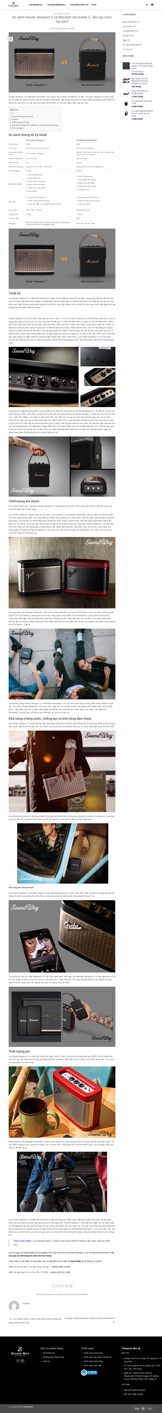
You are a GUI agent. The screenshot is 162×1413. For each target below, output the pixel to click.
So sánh (67, 14)
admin (71, 28)
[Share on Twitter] (58, 1286)
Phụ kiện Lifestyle (79, 5)
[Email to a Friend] (62, 1286)
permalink (84, 1294)
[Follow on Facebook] (18, 1361)
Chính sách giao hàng (93, 1361)
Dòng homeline (129, 22)
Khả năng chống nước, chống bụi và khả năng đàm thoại (35, 125)
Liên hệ (46, 1361)
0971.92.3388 (63, 1272)
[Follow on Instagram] (22, 1361)
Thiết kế (15, 119)
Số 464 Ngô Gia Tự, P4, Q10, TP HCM (31, 1272)
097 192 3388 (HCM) (133, 1394)
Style (125, 40)
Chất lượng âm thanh (20, 122)
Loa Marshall (35, 5)
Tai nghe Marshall (56, 5)
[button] (152, 4)
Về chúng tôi (48, 1353)
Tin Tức (126, 49)
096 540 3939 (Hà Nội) (134, 1390)
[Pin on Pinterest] (66, 1286)
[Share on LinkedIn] (71, 1286)
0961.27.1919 (64, 1267)
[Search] (147, 4)
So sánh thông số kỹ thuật (22, 116)
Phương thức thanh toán (53, 1357)
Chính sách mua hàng (93, 1353)
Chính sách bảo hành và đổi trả (97, 1357)
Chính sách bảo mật (92, 1365)
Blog (94, 5)
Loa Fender (58, 14)
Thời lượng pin (18, 128)
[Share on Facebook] (54, 1286)
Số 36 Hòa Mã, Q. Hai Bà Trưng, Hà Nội (31, 1267)
